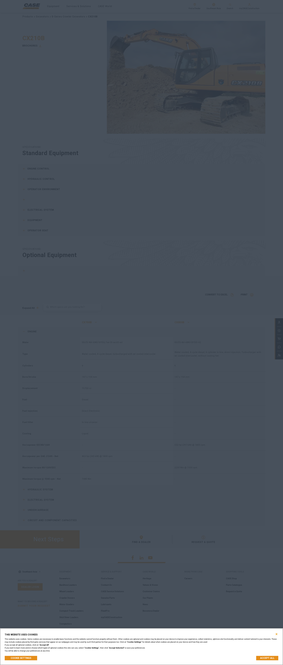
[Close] (276, 634)
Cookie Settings (21, 658)
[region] (141, 646)
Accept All (267, 658)
